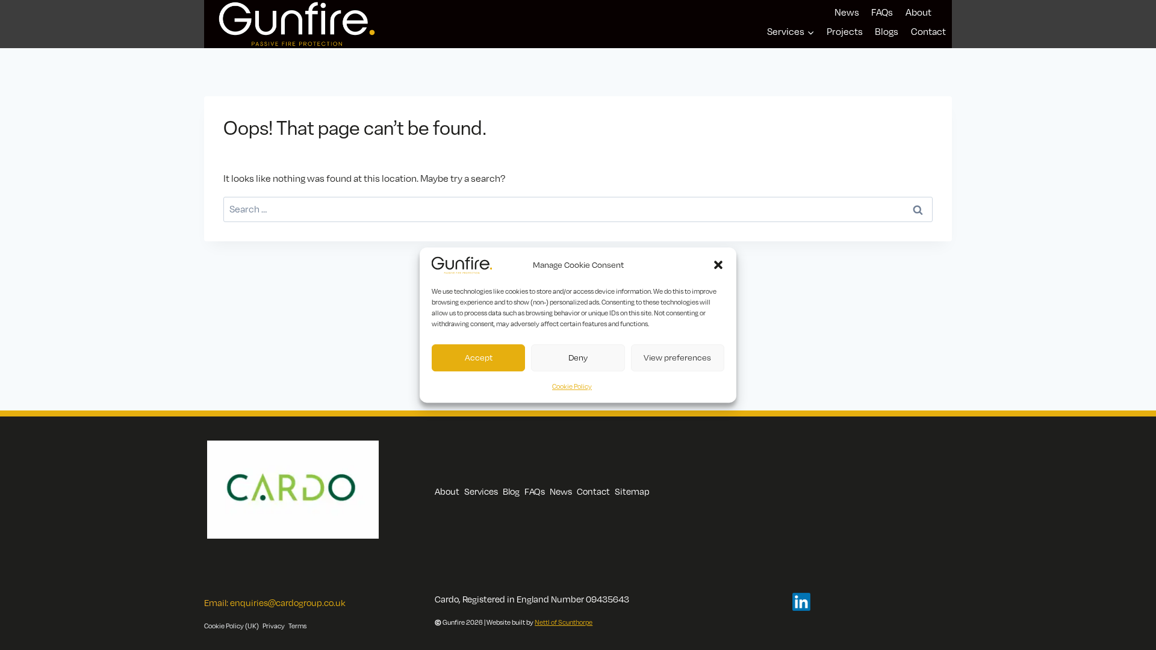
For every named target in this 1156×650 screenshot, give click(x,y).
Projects (845, 31)
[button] (718, 265)
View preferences (677, 357)
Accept (479, 357)
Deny (578, 357)
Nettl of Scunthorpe (563, 622)
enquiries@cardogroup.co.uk (288, 602)
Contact (928, 31)
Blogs (886, 31)
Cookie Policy (572, 386)
